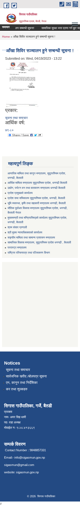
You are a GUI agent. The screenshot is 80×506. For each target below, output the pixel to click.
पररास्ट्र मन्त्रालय (17, 247)
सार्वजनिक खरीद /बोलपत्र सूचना (26, 376)
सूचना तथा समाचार (16, 118)
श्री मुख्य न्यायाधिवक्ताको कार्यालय (25, 232)
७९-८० (9, 130)
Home (6, 36)
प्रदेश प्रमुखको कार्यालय (20, 193)
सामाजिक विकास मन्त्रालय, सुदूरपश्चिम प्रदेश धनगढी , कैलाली (39, 242)
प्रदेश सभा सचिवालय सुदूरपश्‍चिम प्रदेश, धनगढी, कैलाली (36, 198)
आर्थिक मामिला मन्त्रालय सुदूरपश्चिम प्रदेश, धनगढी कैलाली (37, 182)
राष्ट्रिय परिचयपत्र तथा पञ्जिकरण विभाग (29, 252)
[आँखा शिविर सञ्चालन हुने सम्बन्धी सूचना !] (22, 84)
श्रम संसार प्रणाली (17, 227)
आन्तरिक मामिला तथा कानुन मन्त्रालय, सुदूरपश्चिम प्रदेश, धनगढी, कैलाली (37, 175)
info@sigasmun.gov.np (29, 457)
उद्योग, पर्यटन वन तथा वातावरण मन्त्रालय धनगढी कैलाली (36, 187)
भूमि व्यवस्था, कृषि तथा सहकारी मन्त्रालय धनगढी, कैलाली (37, 203)
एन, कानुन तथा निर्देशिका (22, 383)
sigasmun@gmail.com (19, 465)
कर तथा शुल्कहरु (16, 389)
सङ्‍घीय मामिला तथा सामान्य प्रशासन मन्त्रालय (31, 237)
